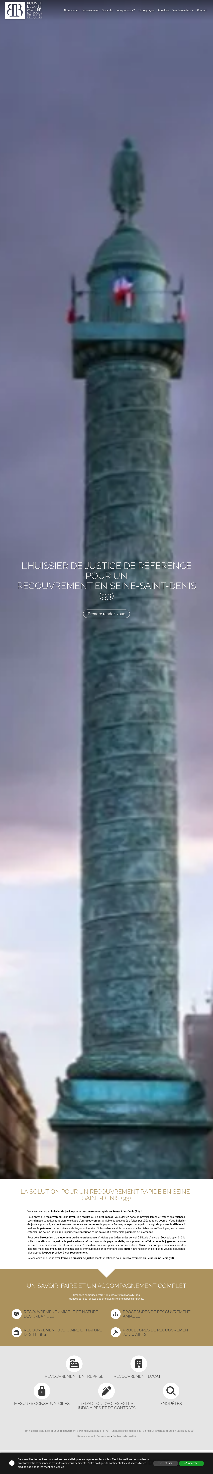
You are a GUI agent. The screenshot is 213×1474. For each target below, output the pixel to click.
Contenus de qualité (124, 1436)
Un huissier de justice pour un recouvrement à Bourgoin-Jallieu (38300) (153, 1430)
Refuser (167, 1463)
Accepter (193, 1463)
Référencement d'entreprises (93, 1436)
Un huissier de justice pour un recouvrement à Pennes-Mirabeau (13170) (67, 1430)
